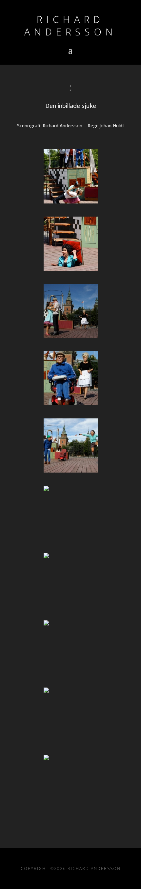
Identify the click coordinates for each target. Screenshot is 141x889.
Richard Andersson (70, 25)
